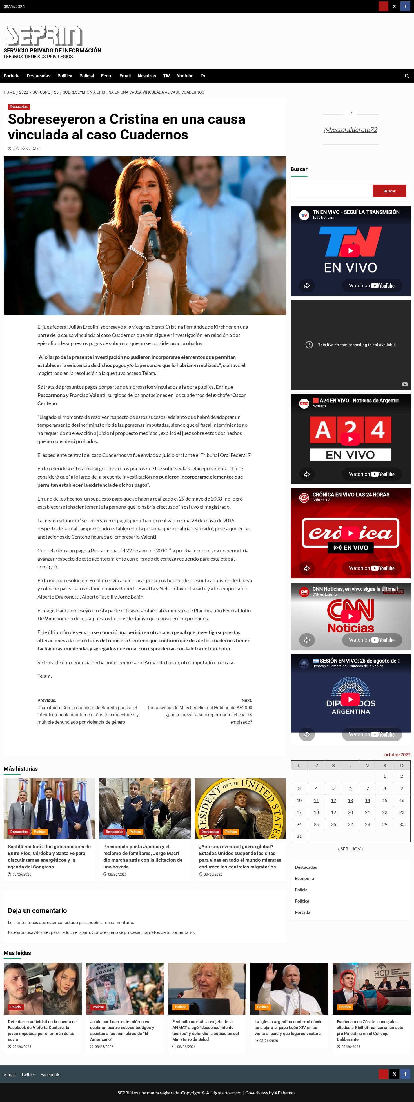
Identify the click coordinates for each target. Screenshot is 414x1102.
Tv (203, 76)
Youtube (185, 76)
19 (333, 812)
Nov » (357, 848)
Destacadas (38, 76)
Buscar (299, 169)
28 (367, 824)
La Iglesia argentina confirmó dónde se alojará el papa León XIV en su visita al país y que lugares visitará (288, 1027)
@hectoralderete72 (350, 129)
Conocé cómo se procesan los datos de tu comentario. (143, 932)
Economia (304, 878)
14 (367, 800)
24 (299, 824)
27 (350, 824)
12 (333, 800)
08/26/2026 (22, 874)
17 (299, 812)
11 (316, 800)
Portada (12, 76)
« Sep (343, 848)
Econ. (106, 76)
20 (350, 812)
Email (125, 76)
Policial (86, 76)
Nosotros (147, 76)
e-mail (10, 1074)
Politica (64, 76)
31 (299, 836)
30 (401, 824)
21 (367, 812)
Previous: (88, 711)
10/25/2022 (22, 148)
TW (166, 76)
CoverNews (256, 1092)
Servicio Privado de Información (52, 50)
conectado (68, 922)
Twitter (28, 1074)
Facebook (50, 1074)
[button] (407, 76)
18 (316, 812)
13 (350, 800)
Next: (200, 711)
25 (316, 824)
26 (333, 824)
